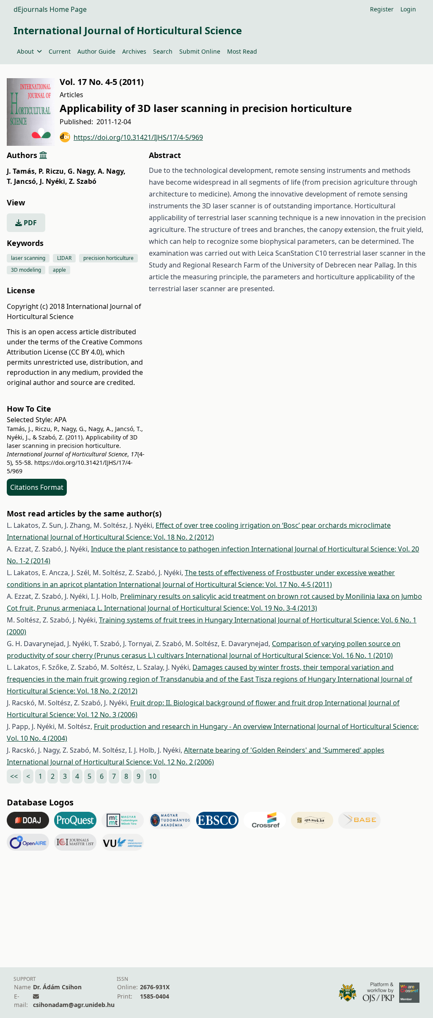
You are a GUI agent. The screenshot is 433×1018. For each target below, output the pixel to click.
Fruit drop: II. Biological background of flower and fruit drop (227, 702)
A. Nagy (112, 171)
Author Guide (96, 51)
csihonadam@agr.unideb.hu (74, 1005)
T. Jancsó (22, 181)
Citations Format (36, 487)
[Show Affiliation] (43, 155)
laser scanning (28, 258)
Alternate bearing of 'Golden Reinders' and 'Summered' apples (284, 750)
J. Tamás (22, 171)
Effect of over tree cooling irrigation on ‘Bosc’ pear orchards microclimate (273, 525)
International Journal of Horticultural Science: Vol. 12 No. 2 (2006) (110, 762)
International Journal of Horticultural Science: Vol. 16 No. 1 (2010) (289, 655)
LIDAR (64, 258)
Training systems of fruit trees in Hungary (166, 620)
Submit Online (199, 51)
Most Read (242, 51)
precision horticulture (108, 258)
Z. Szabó (82, 181)
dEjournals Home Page (50, 9)
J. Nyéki (53, 181)
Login (408, 9)
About (25, 51)
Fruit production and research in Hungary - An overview (184, 726)
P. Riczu (52, 171)
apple (59, 269)
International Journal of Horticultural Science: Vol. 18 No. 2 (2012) (110, 537)
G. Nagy (82, 171)
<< (14, 776)
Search (163, 51)
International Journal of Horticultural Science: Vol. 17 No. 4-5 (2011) (225, 584)
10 (152, 776)
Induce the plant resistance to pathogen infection (171, 549)
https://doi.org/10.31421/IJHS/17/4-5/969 (138, 137)
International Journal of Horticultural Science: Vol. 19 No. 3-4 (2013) (210, 608)
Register (382, 9)
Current (60, 51)
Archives (134, 51)
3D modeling (26, 269)
